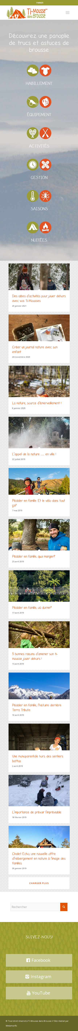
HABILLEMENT (39, 83)
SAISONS (39, 208)
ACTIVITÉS (39, 146)
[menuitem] (40, 3)
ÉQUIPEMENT (39, 114)
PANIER (39, 2)
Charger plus (39, 883)
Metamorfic (11, 1025)
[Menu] (67, 12)
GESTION (39, 177)
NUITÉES (39, 240)
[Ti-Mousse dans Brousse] (32, 12)
